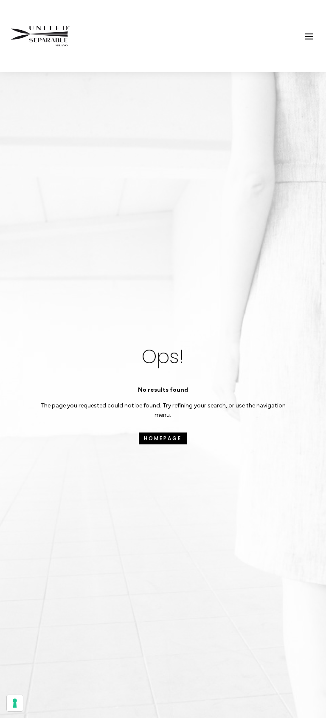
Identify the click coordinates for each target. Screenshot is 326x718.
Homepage (163, 438)
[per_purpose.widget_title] (15, 703)
